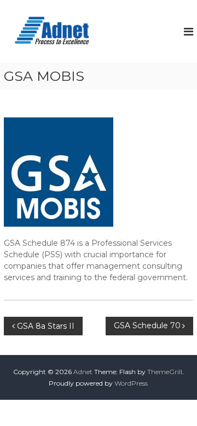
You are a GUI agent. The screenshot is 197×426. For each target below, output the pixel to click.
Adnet (82, 372)
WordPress (131, 383)
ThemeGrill (164, 372)
